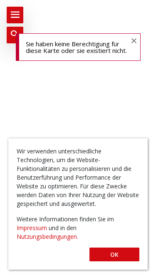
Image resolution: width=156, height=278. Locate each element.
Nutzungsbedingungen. (47, 236)
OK (114, 254)
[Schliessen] (133, 40)
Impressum (33, 228)
